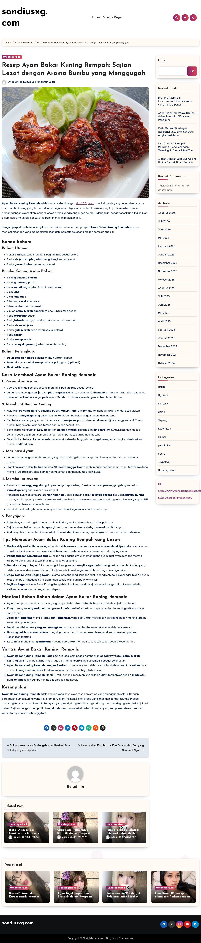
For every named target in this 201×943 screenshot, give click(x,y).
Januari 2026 (166, 254)
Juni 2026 (164, 229)
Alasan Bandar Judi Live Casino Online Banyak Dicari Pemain (177, 160)
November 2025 (167, 271)
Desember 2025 (167, 262)
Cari (161, 60)
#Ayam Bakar (48, 82)
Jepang (162, 420)
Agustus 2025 (166, 288)
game (161, 411)
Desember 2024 (167, 346)
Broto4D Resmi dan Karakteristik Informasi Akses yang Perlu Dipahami (175, 101)
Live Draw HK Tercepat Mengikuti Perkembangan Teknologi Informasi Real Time (176, 147)
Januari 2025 (166, 338)
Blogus (110, 938)
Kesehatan (164, 428)
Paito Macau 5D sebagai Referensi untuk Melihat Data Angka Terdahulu (122, 833)
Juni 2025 (164, 304)
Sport (161, 453)
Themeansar (125, 938)
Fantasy (163, 403)
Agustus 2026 (166, 212)
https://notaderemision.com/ (175, 497)
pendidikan (164, 445)
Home (96, 17)
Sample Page (112, 17)
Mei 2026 (163, 237)
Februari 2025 (166, 329)
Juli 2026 (164, 221)
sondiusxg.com (18, 923)
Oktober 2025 (166, 279)
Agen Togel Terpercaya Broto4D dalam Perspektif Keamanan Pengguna (74, 833)
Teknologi (164, 462)
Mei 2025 (163, 313)
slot (160, 483)
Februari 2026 (166, 246)
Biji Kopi (163, 395)
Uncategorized (11, 57)
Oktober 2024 (166, 363)
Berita (162, 386)
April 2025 (164, 321)
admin (15, 82)
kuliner (162, 437)
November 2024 (167, 354)
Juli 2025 (164, 296)
